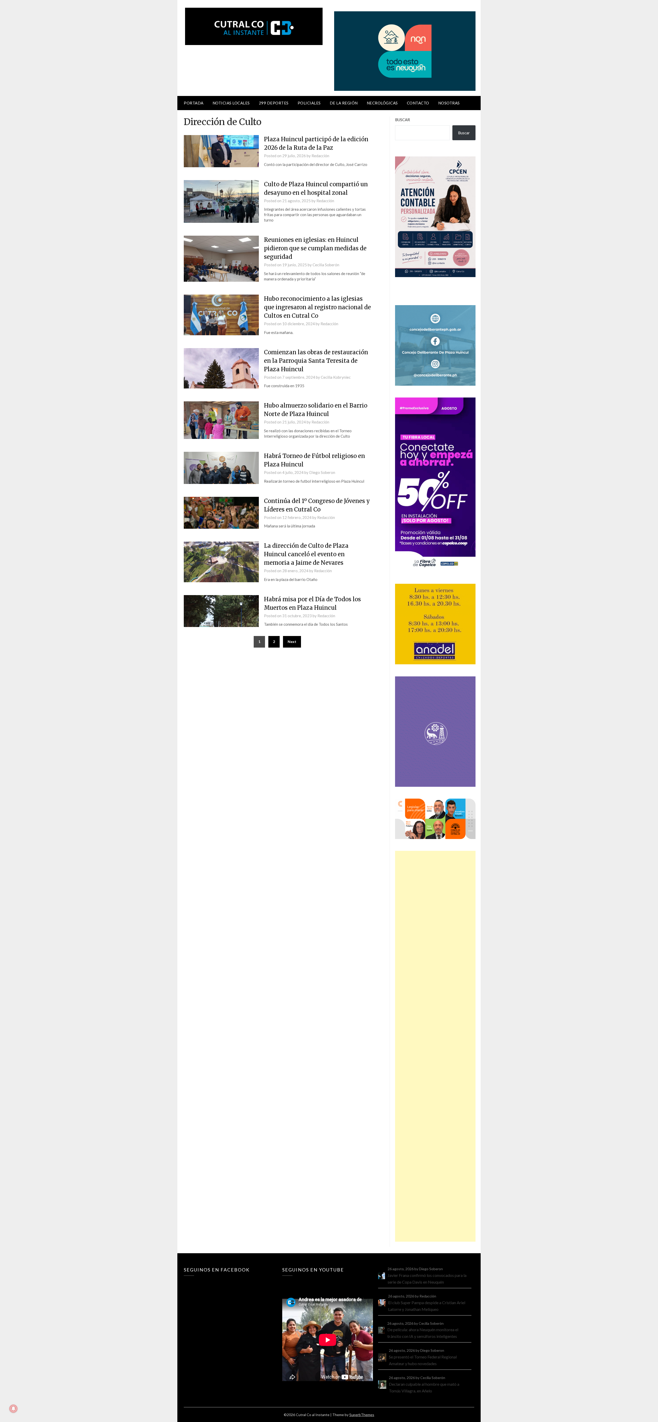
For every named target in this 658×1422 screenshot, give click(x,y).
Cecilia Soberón (326, 264)
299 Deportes (274, 103)
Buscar (402, 119)
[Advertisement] (435, 1046)
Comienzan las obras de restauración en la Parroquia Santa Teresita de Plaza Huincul (316, 361)
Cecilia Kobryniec (336, 377)
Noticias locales (231, 103)
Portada (194, 103)
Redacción (320, 155)
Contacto (418, 103)
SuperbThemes (361, 1414)
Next (292, 641)
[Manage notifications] (13, 1409)
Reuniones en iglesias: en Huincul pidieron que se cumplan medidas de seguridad (315, 248)
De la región (344, 103)
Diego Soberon (322, 472)
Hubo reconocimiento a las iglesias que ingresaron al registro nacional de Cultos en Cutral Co (317, 307)
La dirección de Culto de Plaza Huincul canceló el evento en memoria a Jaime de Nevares (306, 554)
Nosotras (449, 103)
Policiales (309, 103)
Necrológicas (382, 103)
